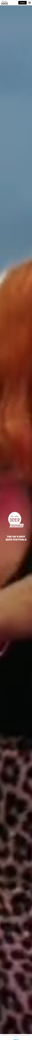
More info (16, 1036)
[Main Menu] (29, 2)
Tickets (22, 3)
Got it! (16, 1039)
